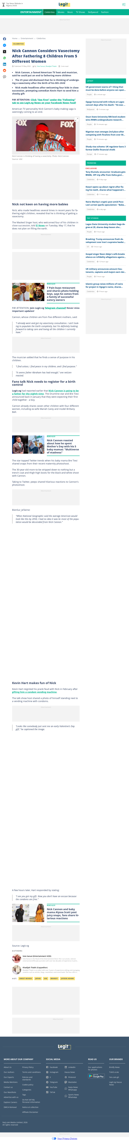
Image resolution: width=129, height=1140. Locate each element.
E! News (40, 225)
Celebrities (50, 12)
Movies (61, 12)
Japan (38, 978)
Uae (45, 978)
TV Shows (80, 12)
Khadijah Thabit (51, 66)
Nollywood (93, 12)
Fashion (105, 12)
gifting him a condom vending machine (34, 692)
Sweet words (25, 978)
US (88, 247)
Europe (89, 154)
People (89, 94)
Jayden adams (67, 978)
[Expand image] (76, 119)
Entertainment (31, 12)
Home (14, 38)
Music (70, 12)
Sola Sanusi (41, 66)
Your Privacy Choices (67, 1138)
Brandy (54, 978)
